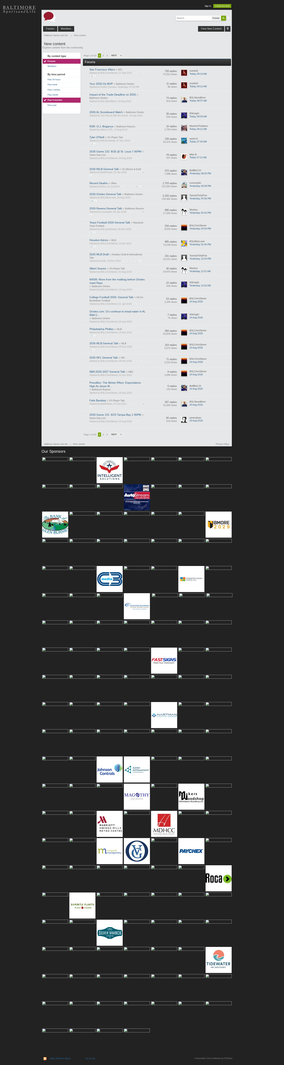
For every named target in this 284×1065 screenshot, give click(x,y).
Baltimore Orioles (125, 84)
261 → (94, 201)
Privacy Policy (222, 444)
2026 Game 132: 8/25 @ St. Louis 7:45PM (115, 151)
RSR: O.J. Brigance (101, 126)
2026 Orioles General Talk (105, 194)
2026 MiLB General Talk (104, 169)
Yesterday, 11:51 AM (200, 271)
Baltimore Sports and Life (56, 444)
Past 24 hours (54, 79)
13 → (138, 261)
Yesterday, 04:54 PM (200, 228)
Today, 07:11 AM (198, 157)
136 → (138, 187)
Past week (52, 84)
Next (114, 55)
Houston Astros (98, 240)
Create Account (222, 6)
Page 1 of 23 (90, 55)
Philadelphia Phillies (101, 329)
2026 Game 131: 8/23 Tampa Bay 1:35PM (115, 414)
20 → (93, 336)
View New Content (211, 28)
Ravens (19, 37)
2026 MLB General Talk (103, 343)
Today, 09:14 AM (198, 74)
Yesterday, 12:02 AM (200, 285)
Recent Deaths (98, 183)
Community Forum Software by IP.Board (213, 1058)
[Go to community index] (49, 16)
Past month (53, 95)
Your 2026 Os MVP (101, 83)
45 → (93, 247)
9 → (92, 350)
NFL (120, 69)
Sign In (208, 6)
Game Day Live (97, 155)
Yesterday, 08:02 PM (200, 173)
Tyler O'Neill (96, 137)
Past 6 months (55, 100)
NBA (130, 372)
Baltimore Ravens (125, 126)
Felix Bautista (97, 400)
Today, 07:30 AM (198, 141)
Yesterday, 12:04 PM (200, 258)
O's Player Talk (115, 137)
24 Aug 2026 (196, 301)
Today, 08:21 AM (198, 129)
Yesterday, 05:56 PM (200, 198)
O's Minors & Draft (131, 169)
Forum (19, 77)
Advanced (228, 17)
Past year (52, 105)
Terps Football (19, 64)
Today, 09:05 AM (198, 116)
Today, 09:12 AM (198, 86)
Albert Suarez (97, 268)
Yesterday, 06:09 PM (200, 186)
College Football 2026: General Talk (111, 297)
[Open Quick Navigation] (227, 29)
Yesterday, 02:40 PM (200, 244)
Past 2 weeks (54, 90)
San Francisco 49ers (102, 69)
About (19, 91)
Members (66, 28)
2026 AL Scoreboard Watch (106, 112)
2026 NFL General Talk (103, 357)
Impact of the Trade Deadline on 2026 (112, 94)
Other (114, 183)
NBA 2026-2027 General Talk (107, 371)
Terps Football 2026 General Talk (109, 222)
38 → (93, 76)
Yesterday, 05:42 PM (200, 212)
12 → (93, 144)
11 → (93, 233)
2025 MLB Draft (99, 254)
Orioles (19, 23)
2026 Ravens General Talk (105, 208)
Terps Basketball (19, 50)
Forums (50, 28)
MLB (113, 240)
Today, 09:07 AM (198, 100)
